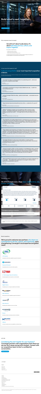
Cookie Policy (3, 383)
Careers (29, 0)
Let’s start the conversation (5, 28)
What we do (3, 367)
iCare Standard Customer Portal (6, 379)
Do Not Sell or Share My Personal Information (8, 386)
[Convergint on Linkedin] (35, 372)
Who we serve (3, 368)
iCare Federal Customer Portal (6, 380)
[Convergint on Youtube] (36, 372)
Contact (33, 0)
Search (38, 0)
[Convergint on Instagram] (38, 372)
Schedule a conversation (5, 351)
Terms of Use (3, 382)
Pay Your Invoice (4, 381)
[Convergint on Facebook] (34, 372)
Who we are (3, 366)
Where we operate (4, 369)
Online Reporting (4, 384)
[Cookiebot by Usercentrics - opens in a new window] (32, 187)
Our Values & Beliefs (4, 378)
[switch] (16, 200)
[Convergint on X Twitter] (37, 372)
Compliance (3, 385)
